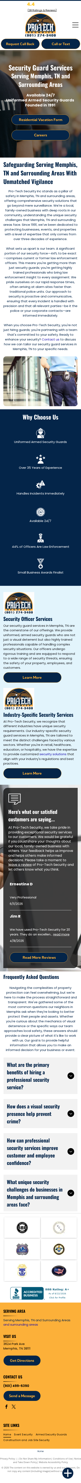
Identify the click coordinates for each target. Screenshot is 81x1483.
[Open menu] (75, 25)
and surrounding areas (20, 1324)
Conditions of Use (62, 1458)
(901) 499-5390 (16, 1386)
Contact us (50, 339)
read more (61, 934)
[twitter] (14, 1407)
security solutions (52, 754)
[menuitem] (8, 1434)
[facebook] (6, 1407)
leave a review (20, 864)
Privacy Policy (7, 1458)
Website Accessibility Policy (53, 1462)
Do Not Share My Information (35, 1458)
